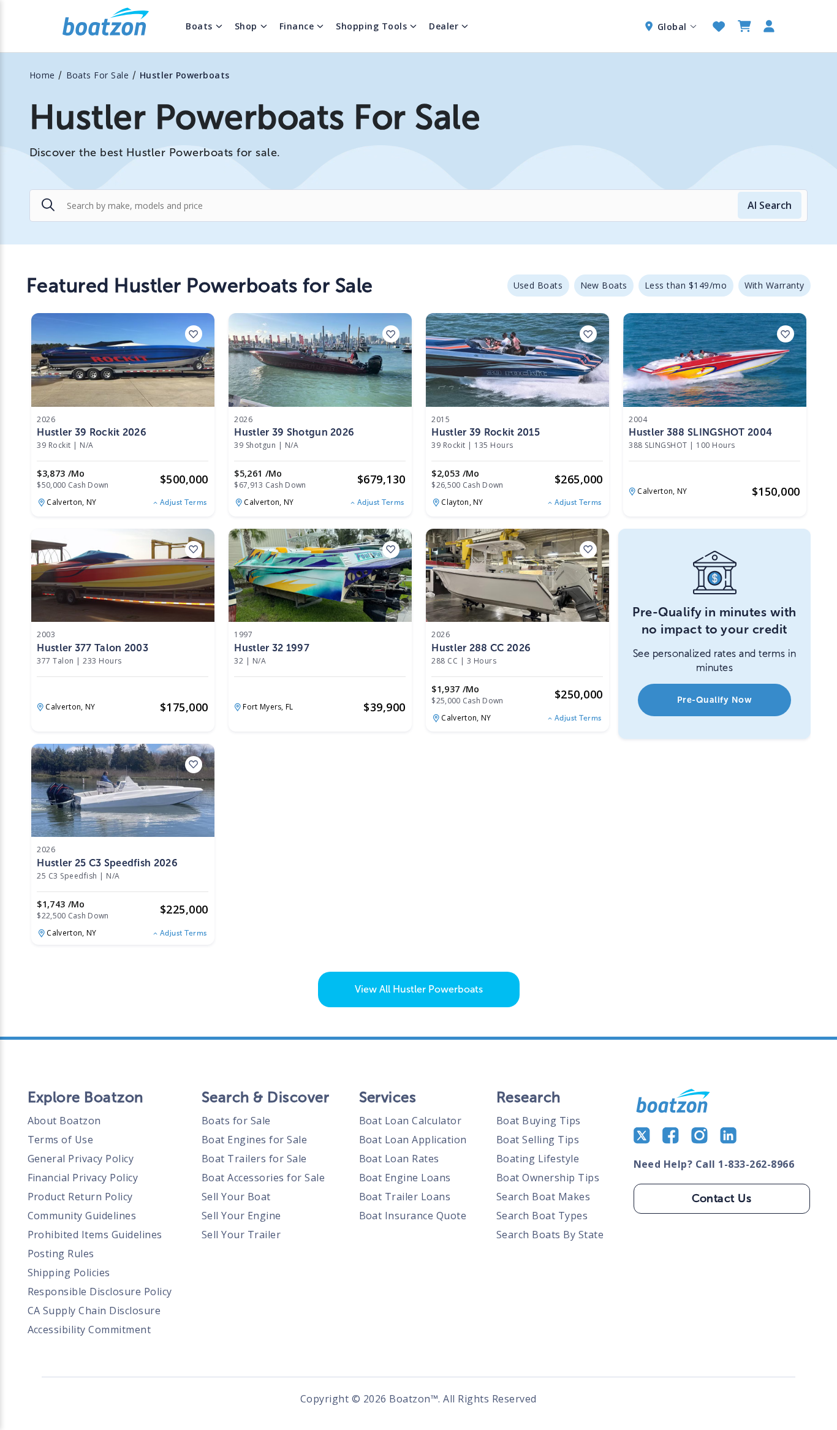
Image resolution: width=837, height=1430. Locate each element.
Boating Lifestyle (538, 1158)
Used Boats (538, 285)
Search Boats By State (550, 1234)
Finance (296, 26)
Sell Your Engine (241, 1215)
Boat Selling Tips (538, 1139)
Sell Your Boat (236, 1196)
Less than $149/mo (686, 285)
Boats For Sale (97, 75)
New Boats (604, 285)
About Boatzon (65, 1120)
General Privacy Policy (81, 1158)
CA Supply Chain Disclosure (94, 1310)
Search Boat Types (542, 1215)
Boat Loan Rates (399, 1158)
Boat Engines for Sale (255, 1139)
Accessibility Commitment (89, 1329)
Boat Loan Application (413, 1139)
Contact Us (722, 1198)
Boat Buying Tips (538, 1120)
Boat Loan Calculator (410, 1120)
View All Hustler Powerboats (419, 989)
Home (42, 75)
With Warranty (774, 285)
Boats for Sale (236, 1120)
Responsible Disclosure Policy (100, 1291)
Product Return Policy (81, 1196)
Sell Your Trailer (241, 1234)
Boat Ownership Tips (548, 1177)
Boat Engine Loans (405, 1177)
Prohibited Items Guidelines (95, 1234)
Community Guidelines (82, 1215)
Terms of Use (61, 1139)
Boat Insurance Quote (413, 1215)
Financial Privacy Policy (83, 1177)
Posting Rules (61, 1253)
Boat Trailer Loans (405, 1196)
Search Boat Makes (543, 1196)
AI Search (770, 205)
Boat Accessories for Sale (263, 1177)
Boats (199, 26)
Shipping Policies (69, 1272)
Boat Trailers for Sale (254, 1158)
